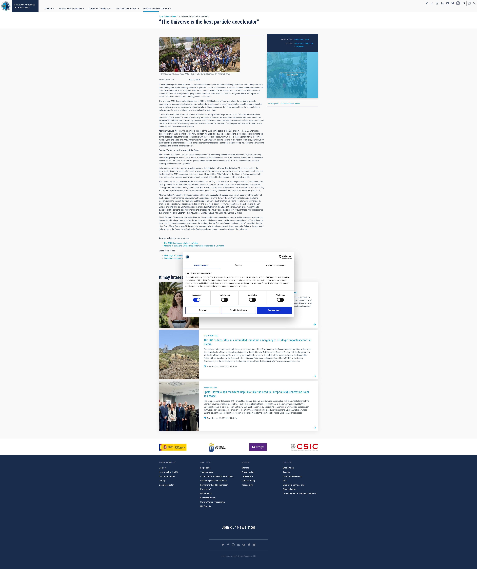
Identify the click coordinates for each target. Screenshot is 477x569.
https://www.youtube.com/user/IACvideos (447, 3)
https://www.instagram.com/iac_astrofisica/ (437, 3)
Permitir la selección (238, 310)
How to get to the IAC (168, 472)
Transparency (206, 472)
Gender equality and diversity (213, 480)
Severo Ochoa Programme (212, 502)
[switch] (224, 300)
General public (273, 103)
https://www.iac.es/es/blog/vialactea (458, 3)
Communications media (290, 103)
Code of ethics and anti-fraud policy (216, 476)
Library (162, 480)
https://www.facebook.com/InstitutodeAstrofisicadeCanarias (432, 3)
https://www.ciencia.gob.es (173, 447)
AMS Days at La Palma (174, 255)
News (174, 16)
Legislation (205, 468)
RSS (285, 480)
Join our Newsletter (238, 527)
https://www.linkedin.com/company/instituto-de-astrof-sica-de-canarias (442, 3)
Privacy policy (248, 472)
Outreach (167, 16)
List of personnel (167, 476)
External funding (207, 498)
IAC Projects (206, 493)
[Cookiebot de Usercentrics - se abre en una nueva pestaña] (281, 257)
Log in (469, 3)
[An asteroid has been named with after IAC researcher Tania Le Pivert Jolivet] (314, 324)
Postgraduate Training (127, 8)
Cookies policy (248, 480)
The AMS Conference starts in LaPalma (181, 243)
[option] (292, 75)
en (464, 3)
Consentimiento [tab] (201, 265)
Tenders (286, 472)
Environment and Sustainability (214, 485)
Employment (288, 468)
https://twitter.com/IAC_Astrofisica (426, 3)
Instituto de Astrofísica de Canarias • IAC (24, 6)
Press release (301, 39)
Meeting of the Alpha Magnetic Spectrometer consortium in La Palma (194, 246)
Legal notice (247, 476)
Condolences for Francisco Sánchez (300, 493)
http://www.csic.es (304, 447)
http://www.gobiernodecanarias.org (217, 447)
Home (161, 16)
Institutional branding (292, 476)
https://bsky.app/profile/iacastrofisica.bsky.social (452, 3)
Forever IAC (205, 489)
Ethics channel (289, 489)
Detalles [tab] (238, 265)
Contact (162, 468)
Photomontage (211, 336)
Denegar (202, 310)
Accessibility (247, 485)
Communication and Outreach (156, 8)
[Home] (6, 6)
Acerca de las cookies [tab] (275, 265)
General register (166, 485)
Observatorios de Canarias (70, 8)
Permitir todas (274, 310)
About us (48, 8)
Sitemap (245, 468)
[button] (199, 54)
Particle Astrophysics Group (176, 258)
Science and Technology (99, 8)
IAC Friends (205, 506)
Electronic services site (293, 485)
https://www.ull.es (258, 447)
